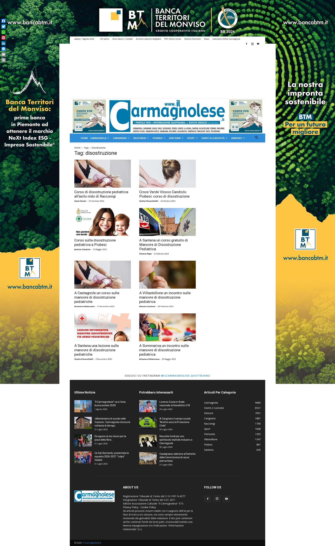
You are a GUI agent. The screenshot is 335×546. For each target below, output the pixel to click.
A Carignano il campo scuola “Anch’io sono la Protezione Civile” (175, 422)
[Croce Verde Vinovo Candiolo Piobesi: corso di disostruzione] (167, 174)
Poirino (157, 138)
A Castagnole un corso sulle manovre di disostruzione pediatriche (96, 297)
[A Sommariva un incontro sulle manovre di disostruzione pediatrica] (167, 327)
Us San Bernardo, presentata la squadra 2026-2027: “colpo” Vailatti (112, 456)
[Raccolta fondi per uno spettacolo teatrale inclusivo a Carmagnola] (148, 440)
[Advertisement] (167, 72)
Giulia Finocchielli (148, 201)
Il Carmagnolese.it (92, 542)
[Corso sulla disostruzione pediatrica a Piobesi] (102, 222)
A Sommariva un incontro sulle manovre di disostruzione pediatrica (164, 350)
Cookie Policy (148, 507)
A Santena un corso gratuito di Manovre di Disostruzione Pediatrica (163, 244)
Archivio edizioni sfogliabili (148, 39)
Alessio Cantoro (147, 306)
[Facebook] (246, 43)
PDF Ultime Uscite (172, 39)
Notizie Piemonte (192, 39)
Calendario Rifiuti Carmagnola (226, 39)
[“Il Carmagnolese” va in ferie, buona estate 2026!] (83, 406)
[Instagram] (252, 43)
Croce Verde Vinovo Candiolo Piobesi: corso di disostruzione (164, 194)
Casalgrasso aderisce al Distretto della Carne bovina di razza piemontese (177, 457)
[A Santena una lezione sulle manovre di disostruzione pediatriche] (102, 327)
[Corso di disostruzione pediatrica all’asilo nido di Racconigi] (102, 174)
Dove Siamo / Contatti (123, 39)
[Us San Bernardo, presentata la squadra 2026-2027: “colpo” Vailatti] (83, 457)
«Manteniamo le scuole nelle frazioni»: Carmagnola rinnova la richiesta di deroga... (112, 422)
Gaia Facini (80, 201)
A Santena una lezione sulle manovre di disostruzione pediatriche (96, 350)
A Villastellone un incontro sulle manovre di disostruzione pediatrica (165, 297)
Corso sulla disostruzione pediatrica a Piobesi (95, 242)
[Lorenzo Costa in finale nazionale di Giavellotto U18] (148, 406)
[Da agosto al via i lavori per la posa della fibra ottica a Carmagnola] (83, 440)
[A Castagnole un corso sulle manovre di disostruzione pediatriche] (102, 275)
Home (84, 138)
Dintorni (175, 138)
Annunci (236, 138)
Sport (191, 138)
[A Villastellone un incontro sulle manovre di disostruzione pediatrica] (167, 275)
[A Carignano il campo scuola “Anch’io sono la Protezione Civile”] (148, 423)
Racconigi (139, 138)
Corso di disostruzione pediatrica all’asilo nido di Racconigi (101, 194)
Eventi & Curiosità (213, 138)
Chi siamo (104, 39)
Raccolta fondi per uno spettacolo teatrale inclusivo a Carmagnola (175, 440)
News (206, 39)
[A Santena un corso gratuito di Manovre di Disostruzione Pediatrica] (167, 222)
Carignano (120, 138)
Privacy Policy (130, 507)
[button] (256, 138)
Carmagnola (98, 138)
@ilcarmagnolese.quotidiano (185, 375)
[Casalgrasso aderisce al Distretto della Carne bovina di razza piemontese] (148, 458)
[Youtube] (258, 43)
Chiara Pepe (145, 253)
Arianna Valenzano (84, 306)
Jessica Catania (82, 249)
